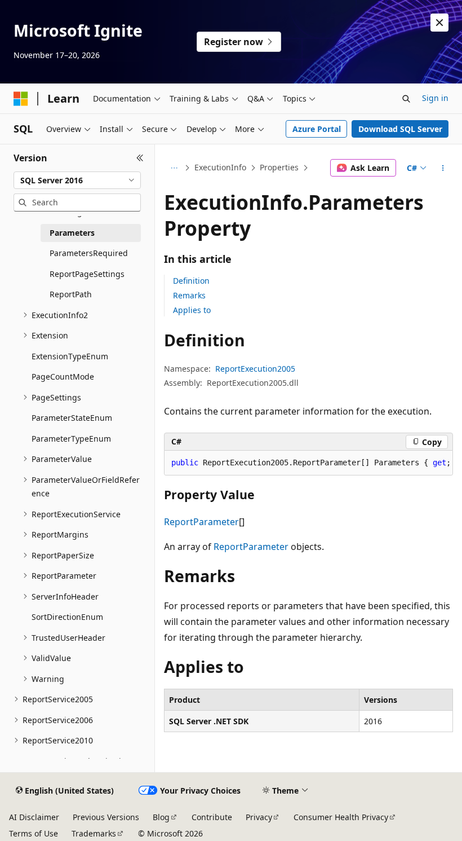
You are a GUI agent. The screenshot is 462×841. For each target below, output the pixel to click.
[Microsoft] (21, 98)
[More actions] (443, 168)
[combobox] (77, 180)
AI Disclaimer (34, 817)
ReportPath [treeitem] (71, 294)
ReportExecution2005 (255, 368)
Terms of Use (33, 833)
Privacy (259, 817)
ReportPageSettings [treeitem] (87, 273)
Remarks (189, 295)
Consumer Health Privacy (341, 817)
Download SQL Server (400, 129)
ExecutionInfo (220, 167)
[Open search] (406, 99)
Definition (191, 280)
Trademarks (94, 833)
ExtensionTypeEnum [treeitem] (70, 356)
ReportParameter (201, 522)
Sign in (435, 98)
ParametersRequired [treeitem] (89, 253)
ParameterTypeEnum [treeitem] (71, 438)
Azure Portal (316, 129)
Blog (161, 817)
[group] (308, 463)
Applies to (192, 310)
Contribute (212, 817)
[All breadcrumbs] (174, 168)
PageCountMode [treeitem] (63, 376)
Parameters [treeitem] (72, 232)
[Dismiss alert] (439, 23)
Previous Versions (106, 817)
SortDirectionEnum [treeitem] (67, 616)
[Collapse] (140, 158)
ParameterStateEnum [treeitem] (72, 417)
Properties (279, 167)
